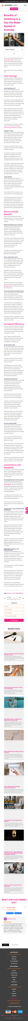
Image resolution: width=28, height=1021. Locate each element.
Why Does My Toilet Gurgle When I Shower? (13, 821)
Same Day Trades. (7, 1015)
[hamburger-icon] (25, 5)
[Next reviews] (25, 925)
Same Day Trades (11, 907)
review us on (17, 913)
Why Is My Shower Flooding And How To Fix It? (13, 752)
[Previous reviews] (2, 925)
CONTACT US (14, 998)
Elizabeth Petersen (12, 918)
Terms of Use (21, 1015)
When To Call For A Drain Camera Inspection (13, 885)
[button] (22, 49)
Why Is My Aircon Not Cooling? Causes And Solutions (12, 787)
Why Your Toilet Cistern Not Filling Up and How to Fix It (14, 654)
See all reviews (10, 913)
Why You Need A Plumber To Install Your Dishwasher (13, 688)
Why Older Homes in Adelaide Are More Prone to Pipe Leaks (13, 719)
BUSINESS (20, 593)
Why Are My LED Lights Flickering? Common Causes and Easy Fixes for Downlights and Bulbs (13, 853)
